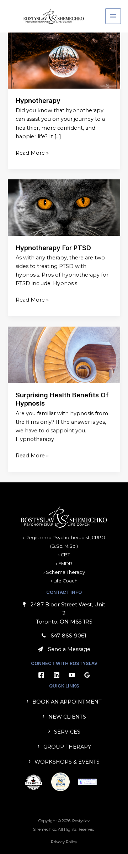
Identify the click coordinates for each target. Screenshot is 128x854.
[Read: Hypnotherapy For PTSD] (64, 207)
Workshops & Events (67, 762)
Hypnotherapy (38, 100)
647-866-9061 (68, 635)
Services (67, 732)
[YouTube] (72, 675)
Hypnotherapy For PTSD (53, 248)
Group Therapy (67, 747)
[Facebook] (41, 675)
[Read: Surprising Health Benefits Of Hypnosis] (64, 354)
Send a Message (69, 649)
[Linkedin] (56, 675)
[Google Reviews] (87, 675)
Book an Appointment (67, 702)
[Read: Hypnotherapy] (64, 60)
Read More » (32, 152)
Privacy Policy (64, 841)
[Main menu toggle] (113, 16)
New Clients (67, 717)
